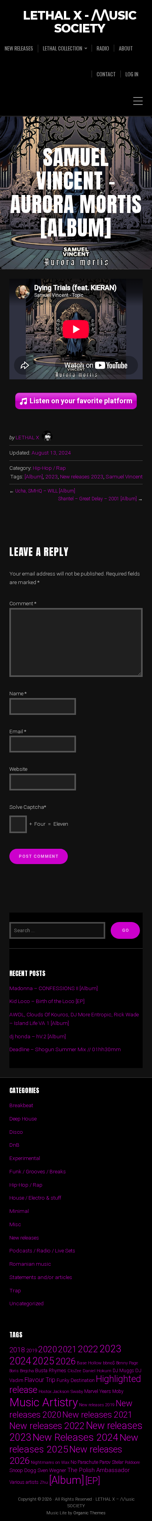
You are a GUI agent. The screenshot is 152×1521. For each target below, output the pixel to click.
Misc (15, 1224)
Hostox (45, 1391)
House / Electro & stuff (35, 1197)
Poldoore (132, 1462)
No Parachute (84, 1462)
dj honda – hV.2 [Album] (37, 1036)
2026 (65, 1361)
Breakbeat (21, 1105)
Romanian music (30, 1264)
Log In (131, 74)
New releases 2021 (97, 1415)
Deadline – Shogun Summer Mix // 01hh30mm (65, 1049)
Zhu (44, 1482)
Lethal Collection (62, 48)
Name (18, 693)
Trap (15, 1290)
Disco (16, 1132)
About (126, 48)
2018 (17, 1350)
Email (17, 731)
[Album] (34, 476)
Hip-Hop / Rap (49, 468)
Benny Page (127, 1363)
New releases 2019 (97, 1404)
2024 (20, 1361)
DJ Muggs (123, 1370)
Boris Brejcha (21, 1370)
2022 (88, 1349)
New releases (19, 48)
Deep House (23, 1118)
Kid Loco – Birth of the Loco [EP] (47, 1001)
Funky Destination (76, 1380)
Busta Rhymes (50, 1370)
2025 (43, 1361)
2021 (67, 1349)
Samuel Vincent (124, 476)
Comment (22, 603)
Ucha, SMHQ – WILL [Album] (45, 491)
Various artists (24, 1482)
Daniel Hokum (97, 1370)
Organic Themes (89, 1513)
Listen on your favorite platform (81, 401)
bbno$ (109, 1363)
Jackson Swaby (68, 1391)
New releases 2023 (81, 476)
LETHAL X (27, 437)
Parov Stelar (111, 1462)
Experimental (24, 1158)
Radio (103, 48)
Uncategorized (26, 1303)
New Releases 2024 (75, 1437)
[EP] (92, 1480)
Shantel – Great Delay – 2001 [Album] (97, 499)
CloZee (74, 1370)
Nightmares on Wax (50, 1462)
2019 (31, 1350)
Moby (118, 1391)
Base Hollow (89, 1363)
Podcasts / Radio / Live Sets (42, 1250)
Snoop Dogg (22, 1470)
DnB (14, 1145)
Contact (106, 74)
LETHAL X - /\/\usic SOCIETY (79, 22)
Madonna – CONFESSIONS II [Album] (53, 988)
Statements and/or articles (40, 1277)
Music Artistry (43, 1402)
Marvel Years (97, 1391)
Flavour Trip (40, 1380)
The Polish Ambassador (98, 1470)
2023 (51, 476)
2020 (47, 1349)
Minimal (19, 1211)
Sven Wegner (51, 1470)
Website (18, 769)
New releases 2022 (47, 1425)
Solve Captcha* (27, 807)
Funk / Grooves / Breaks (37, 1171)
